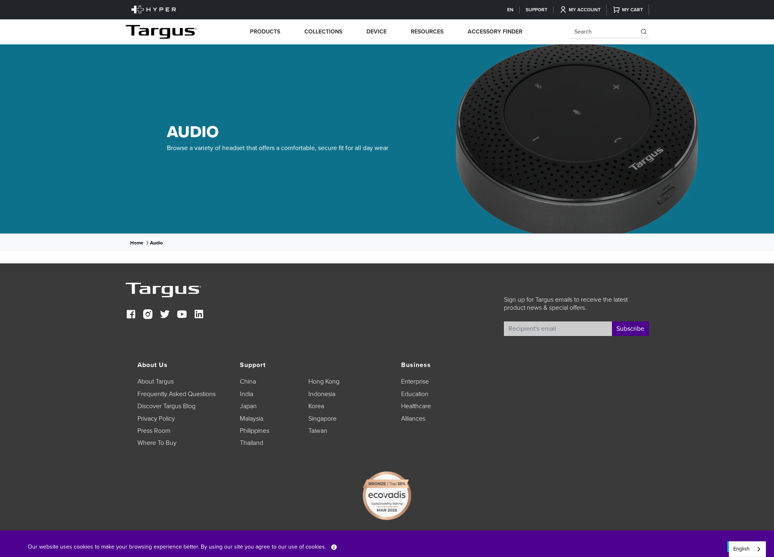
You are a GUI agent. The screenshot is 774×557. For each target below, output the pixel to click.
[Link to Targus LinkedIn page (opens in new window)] (198, 315)
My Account (585, 10)
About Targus (155, 382)
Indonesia (321, 394)
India (246, 394)
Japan (248, 406)
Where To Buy (157, 443)
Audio (156, 243)
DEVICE (376, 31)
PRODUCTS (265, 31)
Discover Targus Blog (166, 406)
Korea (316, 406)
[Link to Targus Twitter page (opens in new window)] (165, 315)
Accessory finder (495, 31)
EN (510, 10)
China (248, 382)
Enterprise (415, 382)
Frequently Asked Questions (176, 394)
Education (415, 394)
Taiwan (317, 431)
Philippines (254, 431)
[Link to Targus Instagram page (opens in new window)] (148, 315)
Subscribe (630, 329)
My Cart (632, 10)
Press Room (154, 431)
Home (137, 243)
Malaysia (251, 419)
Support (536, 10)
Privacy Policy (156, 419)
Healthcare (416, 406)
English (741, 549)
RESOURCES (427, 31)
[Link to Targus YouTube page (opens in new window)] (181, 315)
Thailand (251, 443)
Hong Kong (323, 382)
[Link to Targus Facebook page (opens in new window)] (131, 315)
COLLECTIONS (323, 31)
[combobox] (747, 549)
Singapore (322, 419)
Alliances (413, 419)
